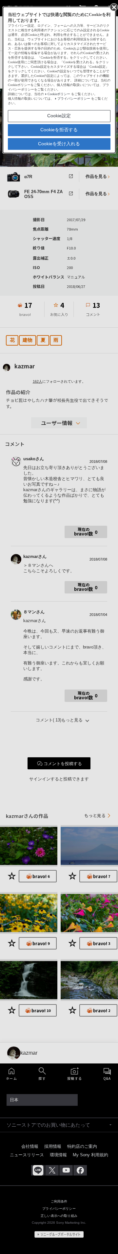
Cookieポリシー (59, 94)
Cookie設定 (59, 115)
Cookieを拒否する (59, 129)
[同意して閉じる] (113, 6)
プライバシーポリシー (73, 98)
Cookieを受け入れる (59, 143)
